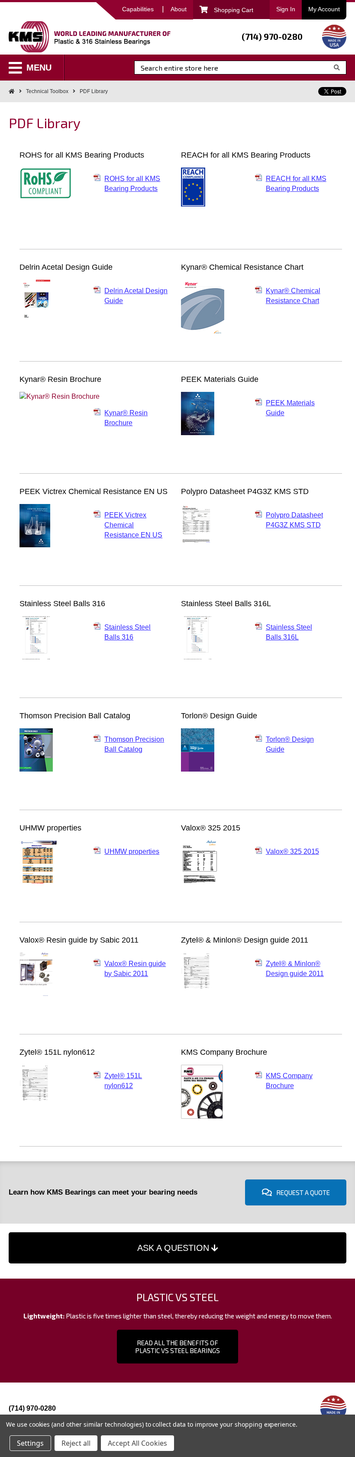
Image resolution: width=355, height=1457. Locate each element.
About (179, 9)
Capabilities (138, 9)
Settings (30, 1443)
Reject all (75, 1443)
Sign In (285, 9)
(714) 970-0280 (272, 36)
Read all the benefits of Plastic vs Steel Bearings (177, 1346)
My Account (324, 9)
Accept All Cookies (137, 1443)
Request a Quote (303, 1192)
